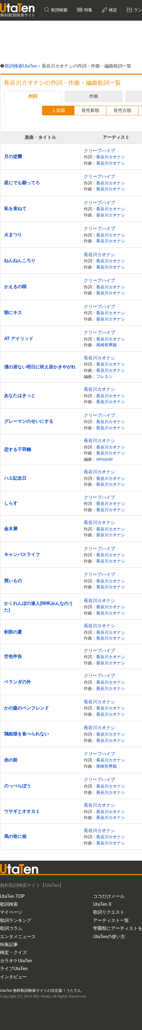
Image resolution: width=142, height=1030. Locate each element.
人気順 (58, 110)
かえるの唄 (15, 286)
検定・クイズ (13, 952)
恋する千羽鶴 (17, 449)
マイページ (11, 912)
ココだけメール (108, 896)
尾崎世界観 (106, 345)
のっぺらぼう (17, 785)
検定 (112, 10)
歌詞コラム (11, 928)
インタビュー (13, 976)
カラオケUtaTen (16, 960)
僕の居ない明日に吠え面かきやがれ (40, 366)
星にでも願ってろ (22, 182)
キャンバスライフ (22, 554)
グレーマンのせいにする (28, 421)
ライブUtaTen (14, 968)
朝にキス (13, 312)
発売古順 (122, 110)
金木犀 (11, 528)
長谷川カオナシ (110, 157)
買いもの (13, 580)
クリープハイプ (99, 150)
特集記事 (9, 944)
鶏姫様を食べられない (26, 733)
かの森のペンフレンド (26, 708)
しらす (11, 503)
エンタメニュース (18, 936)
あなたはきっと (20, 395)
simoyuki (104, 459)
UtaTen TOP (12, 896)
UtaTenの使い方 (109, 936)
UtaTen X (102, 904)
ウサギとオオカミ (22, 811)
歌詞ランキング (15, 920)
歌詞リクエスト (108, 912)
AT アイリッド (18, 338)
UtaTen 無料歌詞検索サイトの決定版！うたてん (40, 990)
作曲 (93, 96)
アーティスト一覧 (111, 920)
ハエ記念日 (15, 478)
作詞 (32, 96)
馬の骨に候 (15, 836)
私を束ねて (15, 208)
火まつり (13, 234)
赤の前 (11, 760)
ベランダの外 (17, 681)
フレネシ (104, 376)
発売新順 (90, 110)
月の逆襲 (13, 156)
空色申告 (13, 656)
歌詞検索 (59, 10)
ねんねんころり (20, 260)
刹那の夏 (13, 631)
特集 (87, 10)
